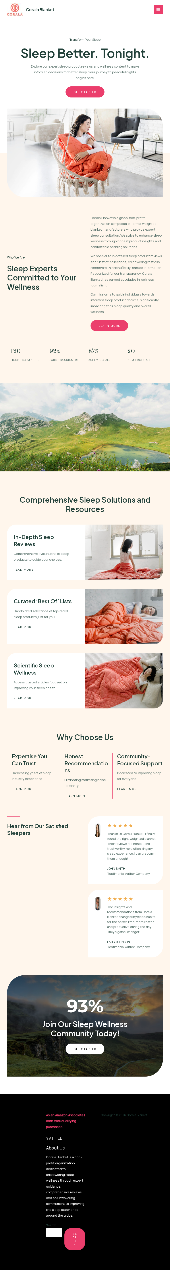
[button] (85, 1048)
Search (51, 1225)
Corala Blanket (40, 9)
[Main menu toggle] (158, 9)
